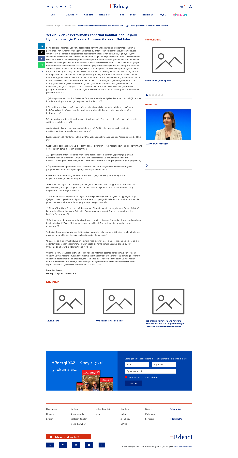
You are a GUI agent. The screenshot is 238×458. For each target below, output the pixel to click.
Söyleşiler (149, 419)
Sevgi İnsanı (53, 320)
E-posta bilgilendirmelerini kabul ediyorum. (143, 377)
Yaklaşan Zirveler (79, 419)
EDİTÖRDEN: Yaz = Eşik (157, 143)
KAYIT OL (133, 383)
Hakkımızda (51, 409)
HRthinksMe (176, 419)
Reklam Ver (148, 14)
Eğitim (123, 414)
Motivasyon (150, 414)
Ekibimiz (50, 414)
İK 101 (133, 14)
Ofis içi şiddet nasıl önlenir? (109, 320)
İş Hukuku (125, 419)
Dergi (53, 14)
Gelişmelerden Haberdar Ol (67, 437)
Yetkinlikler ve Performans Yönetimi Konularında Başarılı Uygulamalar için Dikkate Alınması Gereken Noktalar (165, 323)
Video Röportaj (103, 409)
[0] (181, 6)
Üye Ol (163, 14)
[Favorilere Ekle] (41, 71)
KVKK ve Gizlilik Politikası (183, 446)
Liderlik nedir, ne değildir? (158, 80)
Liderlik (148, 409)
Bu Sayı (74, 409)
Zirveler (70, 14)
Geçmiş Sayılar (78, 414)
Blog (121, 14)
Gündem (88, 14)
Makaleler (104, 14)
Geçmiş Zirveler (78, 423)
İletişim (49, 419)
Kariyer (123, 423)
